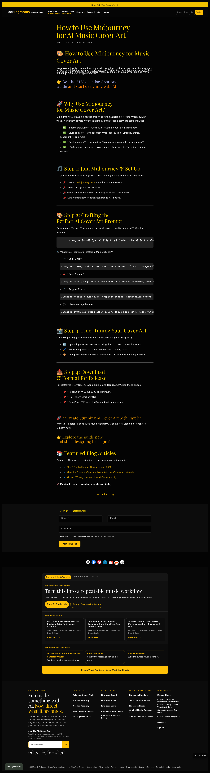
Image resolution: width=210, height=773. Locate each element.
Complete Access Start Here (167, 711)
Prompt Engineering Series (87, 604)
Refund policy (92, 767)
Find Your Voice (108, 700)
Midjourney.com (86, 182)
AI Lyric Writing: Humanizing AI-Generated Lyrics (93, 477)
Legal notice (177, 767)
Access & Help (93, 12)
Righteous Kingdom (138, 695)
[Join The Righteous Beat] (65, 744)
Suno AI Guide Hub (57, 604)
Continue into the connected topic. (63, 657)
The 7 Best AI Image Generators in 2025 (89, 467)
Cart (192, 12)
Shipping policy (132, 767)
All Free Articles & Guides (141, 717)
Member (186, 12)
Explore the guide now (82, 436)
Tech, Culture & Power (139, 700)
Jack (18, 12)
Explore (79, 12)
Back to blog (107, 494)
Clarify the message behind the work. (102, 657)
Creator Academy (81, 706)
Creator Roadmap (81, 700)
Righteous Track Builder (112, 711)
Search (179, 12)
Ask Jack (199, 12)
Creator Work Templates (168, 717)
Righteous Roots (137, 706)
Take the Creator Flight (83, 695)
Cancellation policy (163, 767)
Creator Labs (37, 12)
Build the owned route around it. (143, 655)
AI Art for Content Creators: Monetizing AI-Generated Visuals (100, 472)
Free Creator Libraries (83, 711)
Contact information (146, 767)
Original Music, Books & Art (140, 711)
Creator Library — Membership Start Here (168, 700)
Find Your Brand (108, 706)
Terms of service (117, 767)
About (106, 12)
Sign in (160, 728)
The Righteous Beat (82, 717)
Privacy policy (104, 767)
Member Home (164, 695)
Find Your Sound (109, 695)
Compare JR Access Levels (110, 717)
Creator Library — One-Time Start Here (168, 706)
